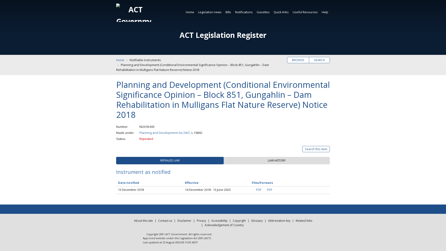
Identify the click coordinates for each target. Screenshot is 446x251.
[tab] (170, 160)
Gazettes (263, 12)
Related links (304, 221)
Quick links (281, 12)
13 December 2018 (131, 190)
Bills (228, 12)
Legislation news (210, 12)
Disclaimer (184, 221)
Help (325, 12)
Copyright (239, 221)
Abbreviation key (279, 221)
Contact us (165, 221)
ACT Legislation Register (223, 35)
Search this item (316, 149)
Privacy (201, 221)
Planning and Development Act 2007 (164, 133)
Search (319, 60)
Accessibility (219, 221)
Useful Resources (305, 12)
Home (190, 12)
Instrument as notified (143, 171)
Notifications (244, 12)
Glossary (257, 221)
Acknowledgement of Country (224, 225)
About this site (143, 221)
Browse (298, 60)
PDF (258, 190)
